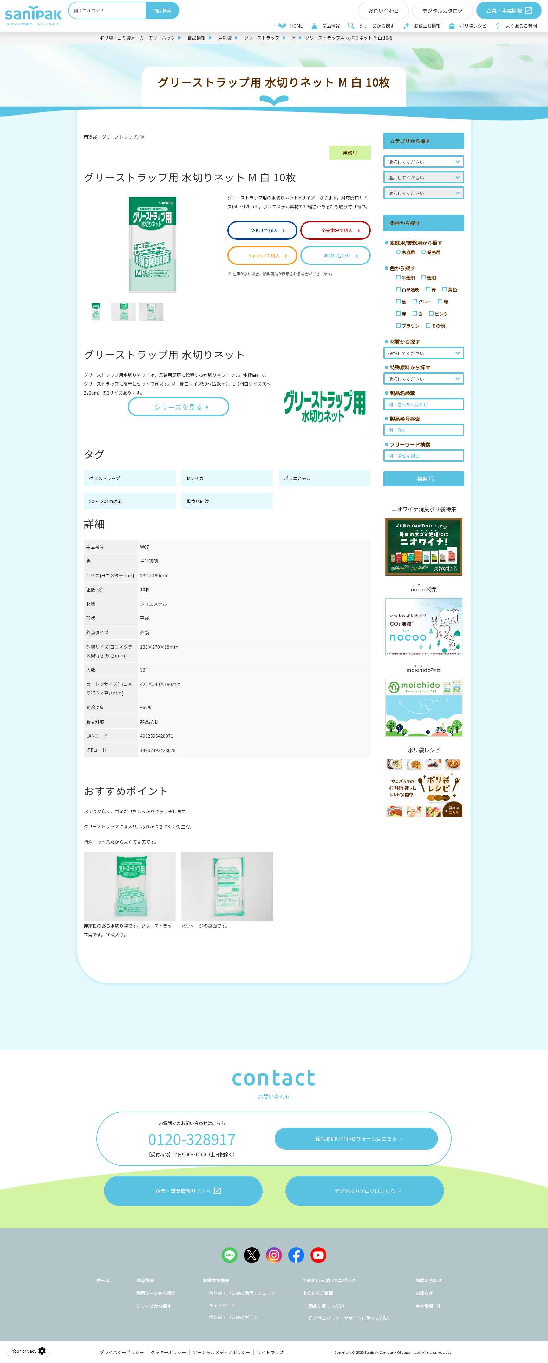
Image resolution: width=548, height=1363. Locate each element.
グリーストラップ (261, 38)
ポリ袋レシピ (473, 26)
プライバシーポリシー (122, 1352)
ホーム (103, 1280)
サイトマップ (270, 1352)
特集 (424, 588)
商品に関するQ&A (326, 1306)
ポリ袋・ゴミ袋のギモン (233, 1317)
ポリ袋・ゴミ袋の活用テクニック (242, 1293)
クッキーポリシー (168, 1352)
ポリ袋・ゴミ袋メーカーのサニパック (137, 38)
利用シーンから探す (156, 1293)
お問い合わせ (428, 1280)
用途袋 (225, 38)
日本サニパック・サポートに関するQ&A (349, 1318)
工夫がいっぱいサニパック (329, 1280)
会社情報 (424, 1306)
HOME (296, 26)
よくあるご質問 (521, 26)
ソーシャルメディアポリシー (221, 1352)
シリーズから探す (377, 26)
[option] (96, 312)
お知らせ (424, 1293)
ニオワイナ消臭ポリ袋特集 (424, 509)
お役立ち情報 (427, 26)
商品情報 (331, 26)
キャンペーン (222, 1305)
